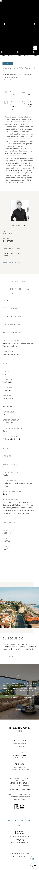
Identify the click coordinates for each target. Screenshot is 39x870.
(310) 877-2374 (8, 241)
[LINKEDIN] (16, 820)
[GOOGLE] (29, 820)
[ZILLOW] (19, 825)
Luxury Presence (19, 842)
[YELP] (22, 820)
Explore (10, 657)
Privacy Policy (19, 856)
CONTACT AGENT (14, 262)
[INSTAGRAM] (9, 820)
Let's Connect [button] (20, 709)
